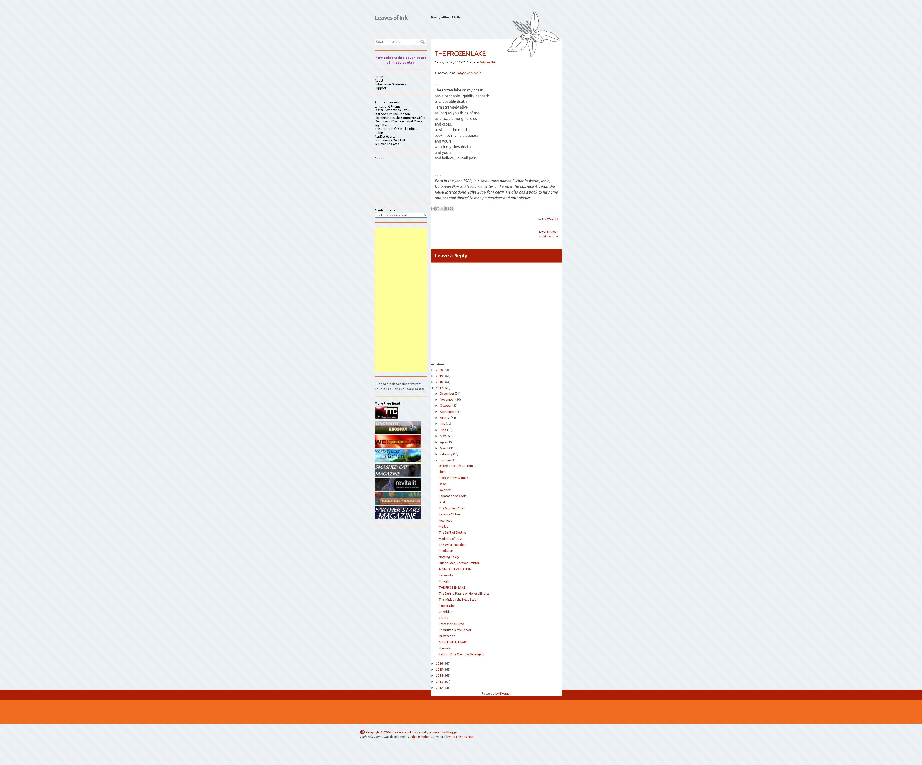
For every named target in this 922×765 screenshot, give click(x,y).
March (444, 448)
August (445, 417)
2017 (439, 388)
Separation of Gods (452, 496)
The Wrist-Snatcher (452, 544)
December (447, 393)
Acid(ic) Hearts (385, 136)
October (446, 405)
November (447, 399)
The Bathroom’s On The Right (396, 128)
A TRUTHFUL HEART (453, 642)
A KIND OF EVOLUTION (455, 569)
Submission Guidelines (390, 84)
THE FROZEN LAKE (452, 587)
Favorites (445, 490)
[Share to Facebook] (446, 208)
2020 (439, 369)
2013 (439, 681)
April (443, 442)
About (379, 80)
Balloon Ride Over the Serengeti (461, 654)
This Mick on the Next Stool (458, 599)
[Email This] (433, 208)
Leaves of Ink (391, 17)
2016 (439, 663)
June (443, 429)
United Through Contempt (457, 465)
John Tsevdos (419, 736)
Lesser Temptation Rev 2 (392, 110)
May (443, 435)
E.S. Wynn (548, 218)
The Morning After (452, 508)
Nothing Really (449, 557)
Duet (442, 502)
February (446, 454)
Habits (379, 132)
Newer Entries (547, 231)
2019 (439, 375)
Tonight (444, 581)
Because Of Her (449, 514)
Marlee (443, 526)
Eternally (445, 648)
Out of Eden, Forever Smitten (459, 563)
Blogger (504, 693)
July (442, 423)
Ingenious (445, 520)
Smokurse (446, 550)
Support (380, 88)
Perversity (446, 575)
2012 (439, 687)
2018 (439, 381)
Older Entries (549, 236)
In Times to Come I (388, 144)
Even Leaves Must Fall (390, 140)
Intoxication (447, 636)
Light (442, 471)
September (448, 411)
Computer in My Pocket (455, 629)
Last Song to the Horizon (392, 113)
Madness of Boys (450, 538)
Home (379, 76)
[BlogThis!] (437, 208)
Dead (442, 484)
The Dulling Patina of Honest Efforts (464, 593)
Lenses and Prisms (387, 106)
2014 (439, 675)
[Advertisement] (401, 300)
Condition (445, 611)
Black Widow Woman (453, 477)
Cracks (443, 617)
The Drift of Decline (452, 532)
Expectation (447, 605)
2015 (439, 669)
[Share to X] (442, 208)
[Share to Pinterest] (451, 208)
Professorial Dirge (451, 623)
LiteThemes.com (461, 736)
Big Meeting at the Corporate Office (400, 117)
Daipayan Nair (488, 62)
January (445, 460)
